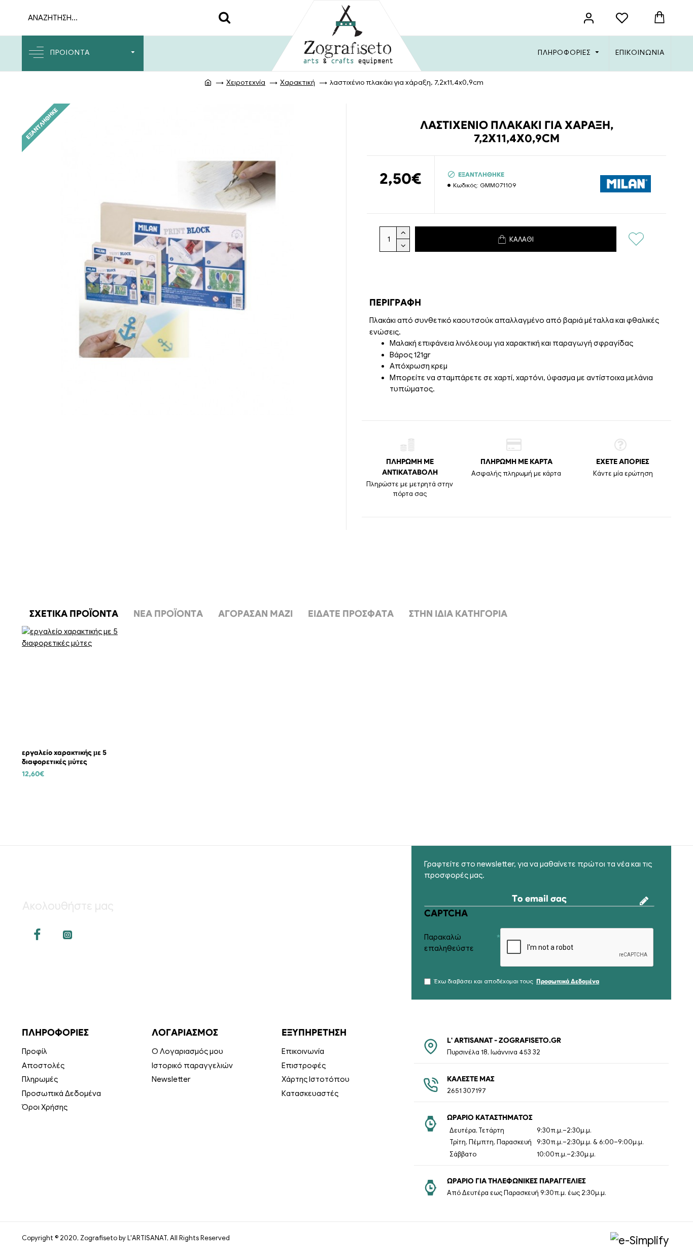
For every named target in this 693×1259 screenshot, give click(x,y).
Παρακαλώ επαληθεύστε (449, 943)
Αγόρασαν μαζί (255, 613)
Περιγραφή (395, 302)
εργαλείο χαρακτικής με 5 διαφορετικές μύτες (64, 757)
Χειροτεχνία (245, 82)
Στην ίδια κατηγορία (458, 613)
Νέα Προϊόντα (168, 613)
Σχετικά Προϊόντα (73, 613)
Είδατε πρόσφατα (351, 613)
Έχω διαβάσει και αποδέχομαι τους (516, 981)
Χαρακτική (297, 82)
